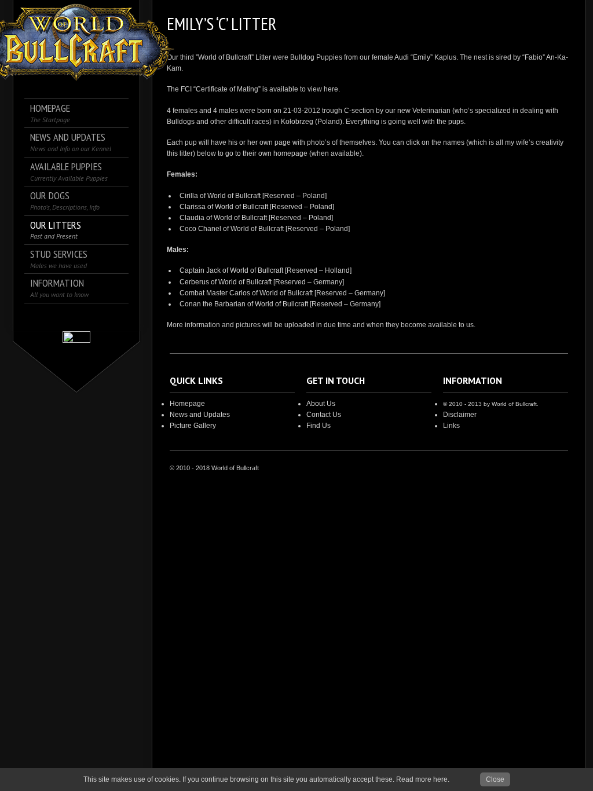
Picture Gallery (193, 426)
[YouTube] (109, 317)
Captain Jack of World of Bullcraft (231, 270)
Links (451, 426)
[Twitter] (60, 317)
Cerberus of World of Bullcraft (226, 282)
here (331, 89)
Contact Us (323, 415)
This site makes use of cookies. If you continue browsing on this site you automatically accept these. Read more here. (266, 779)
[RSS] (93, 317)
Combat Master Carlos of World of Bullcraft (246, 293)
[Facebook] (44, 317)
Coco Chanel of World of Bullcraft (232, 229)
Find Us (318, 426)
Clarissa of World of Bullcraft (224, 207)
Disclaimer (460, 415)
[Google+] (76, 317)
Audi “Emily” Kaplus (425, 57)
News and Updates (200, 415)
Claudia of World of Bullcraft (223, 218)
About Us (320, 404)
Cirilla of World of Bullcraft (220, 196)
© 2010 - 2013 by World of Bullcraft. (491, 404)
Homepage (187, 404)
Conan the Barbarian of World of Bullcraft (244, 304)
